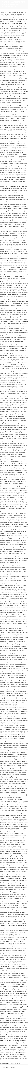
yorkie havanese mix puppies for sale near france (13, 4)
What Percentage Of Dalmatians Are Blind (10, 1063)
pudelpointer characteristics (8, 1067)
